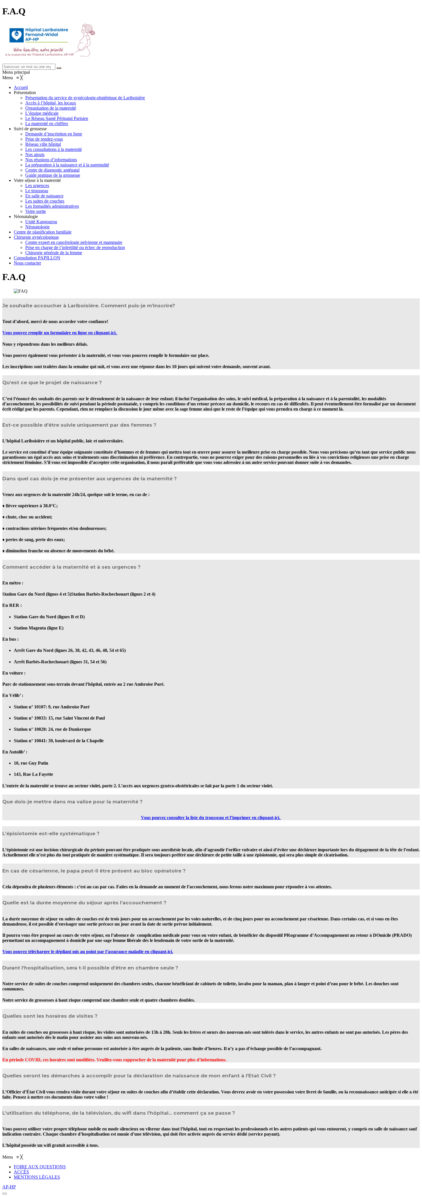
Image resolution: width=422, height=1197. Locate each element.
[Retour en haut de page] (4, 1193)
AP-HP (9, 1186)
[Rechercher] (59, 68)
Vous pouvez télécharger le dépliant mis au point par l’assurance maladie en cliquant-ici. (87, 951)
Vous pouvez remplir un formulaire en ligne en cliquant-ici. (60, 332)
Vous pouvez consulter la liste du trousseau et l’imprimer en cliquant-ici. (211, 817)
